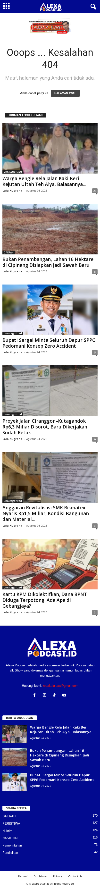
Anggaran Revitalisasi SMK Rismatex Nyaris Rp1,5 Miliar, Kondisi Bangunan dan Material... (45, 513)
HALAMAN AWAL (65, 93)
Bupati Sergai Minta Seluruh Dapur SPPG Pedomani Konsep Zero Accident (49, 343)
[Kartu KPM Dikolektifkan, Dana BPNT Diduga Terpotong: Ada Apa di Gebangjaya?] (50, 564)
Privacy (58, 876)
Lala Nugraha (12, 190)
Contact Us (75, 876)
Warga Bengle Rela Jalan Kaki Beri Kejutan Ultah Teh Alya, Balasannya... (44, 181)
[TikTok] (55, 695)
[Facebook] (36, 695)
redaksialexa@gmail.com (60, 686)
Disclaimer (41, 876)
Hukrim (7, 831)
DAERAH (9, 252)
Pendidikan (10, 853)
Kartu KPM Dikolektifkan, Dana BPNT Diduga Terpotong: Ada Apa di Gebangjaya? (44, 600)
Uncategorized (13, 171)
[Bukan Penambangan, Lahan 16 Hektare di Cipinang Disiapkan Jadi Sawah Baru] (50, 229)
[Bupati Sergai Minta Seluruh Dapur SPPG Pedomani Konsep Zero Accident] (50, 310)
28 (94, 191)
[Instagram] (45, 695)
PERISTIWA (11, 823)
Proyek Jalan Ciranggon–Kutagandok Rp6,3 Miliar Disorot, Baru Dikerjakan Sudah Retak (44, 427)
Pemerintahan (12, 845)
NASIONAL (10, 838)
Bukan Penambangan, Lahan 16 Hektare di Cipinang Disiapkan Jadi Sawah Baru (47, 262)
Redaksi (23, 876)
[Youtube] (64, 695)
